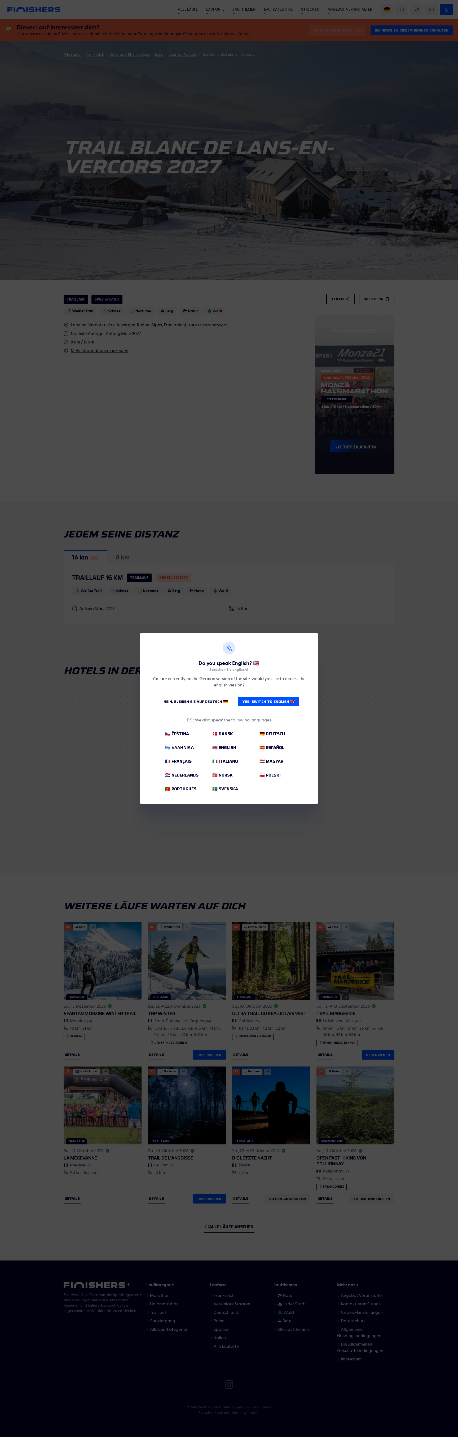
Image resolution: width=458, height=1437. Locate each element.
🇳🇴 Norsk (222, 775)
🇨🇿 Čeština (177, 733)
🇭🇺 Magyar (271, 761)
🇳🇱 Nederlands (182, 775)
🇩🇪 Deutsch (272, 733)
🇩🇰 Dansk (222, 733)
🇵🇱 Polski (270, 775)
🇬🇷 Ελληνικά (179, 747)
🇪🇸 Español (271, 747)
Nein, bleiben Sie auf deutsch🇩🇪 (196, 701)
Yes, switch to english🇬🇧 (269, 701)
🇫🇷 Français (178, 761)
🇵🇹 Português (180, 789)
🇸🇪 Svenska (225, 789)
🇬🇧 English (224, 747)
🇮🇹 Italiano (225, 761)
